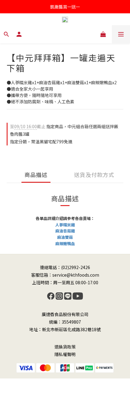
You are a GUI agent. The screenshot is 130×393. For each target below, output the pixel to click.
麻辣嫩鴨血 (65, 243)
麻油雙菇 (65, 237)
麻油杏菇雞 (65, 231)
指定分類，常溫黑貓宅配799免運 (41, 141)
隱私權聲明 (65, 354)
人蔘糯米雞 (65, 225)
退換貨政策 (65, 347)
